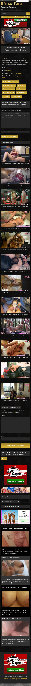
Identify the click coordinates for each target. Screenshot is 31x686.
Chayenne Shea (19, 76)
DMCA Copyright (16, 678)
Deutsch (19, 1)
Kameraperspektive (10, 85)
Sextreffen (26, 16)
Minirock (7, 96)
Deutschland (17, 73)
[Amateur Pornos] (13, 4)
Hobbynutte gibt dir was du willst (11, 528)
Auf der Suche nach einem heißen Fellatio (13, 618)
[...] (12, 553)
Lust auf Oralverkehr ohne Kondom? (12, 589)
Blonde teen (22, 88)
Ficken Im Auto (22, 92)
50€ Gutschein (18, 16)
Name (3, 436)
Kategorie (4, 16)
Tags (17, 680)
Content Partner (8, 678)
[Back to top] (26, 681)
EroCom (8, 70)
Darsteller (11, 16)
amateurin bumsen (9, 88)
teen (4, 458)
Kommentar (4, 415)
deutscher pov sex (9, 92)
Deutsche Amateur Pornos (11, 81)
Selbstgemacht (17, 96)
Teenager (22, 85)
